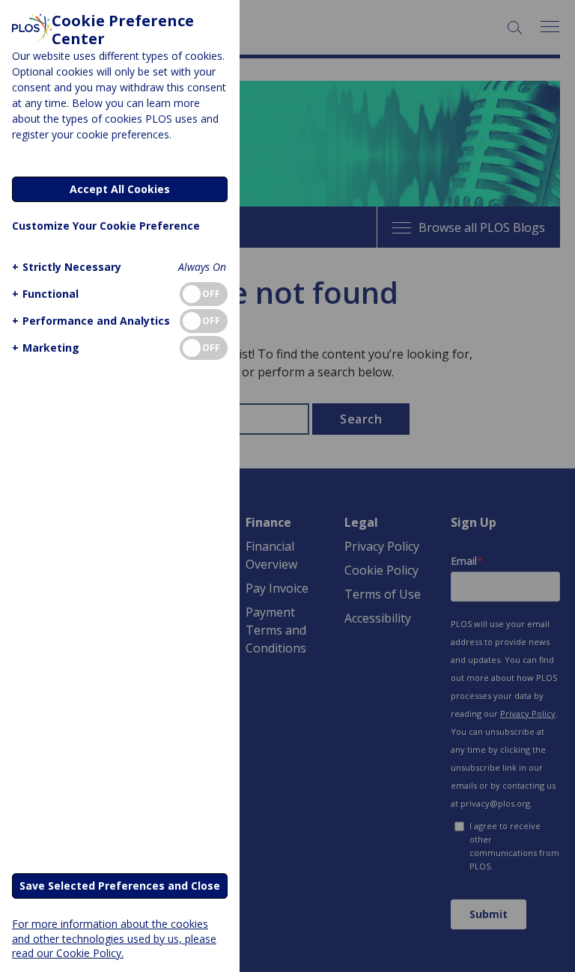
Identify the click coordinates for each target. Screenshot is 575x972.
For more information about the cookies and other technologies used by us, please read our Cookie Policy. (114, 938)
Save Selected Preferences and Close (119, 885)
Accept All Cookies (120, 189)
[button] (66, 267)
